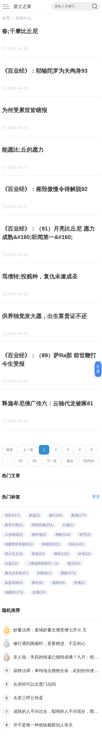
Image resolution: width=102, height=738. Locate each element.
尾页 (70, 461)
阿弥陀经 (51, 544)
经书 (84, 554)
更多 (96, 496)
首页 (6, 18)
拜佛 (79, 583)
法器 (11, 563)
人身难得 (14, 535)
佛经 (61, 554)
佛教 (62, 535)
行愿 (68, 525)
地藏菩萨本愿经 (19, 544)
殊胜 (38, 554)
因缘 (68, 573)
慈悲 (73, 563)
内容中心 (23, 18)
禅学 (37, 583)
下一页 (51, 461)
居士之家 (22, 6)
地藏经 (14, 592)
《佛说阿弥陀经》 (42, 563)
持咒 (84, 535)
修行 (55, 515)
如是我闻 (14, 583)
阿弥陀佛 (43, 525)
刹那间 (44, 573)
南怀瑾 (39, 535)
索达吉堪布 (16, 573)
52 (21, 461)
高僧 (78, 515)
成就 (58, 583)
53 (35, 461)
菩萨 (12, 515)
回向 (76, 544)
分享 (98, 369)
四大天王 (14, 554)
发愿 (34, 515)
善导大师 (14, 525)
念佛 (38, 592)
